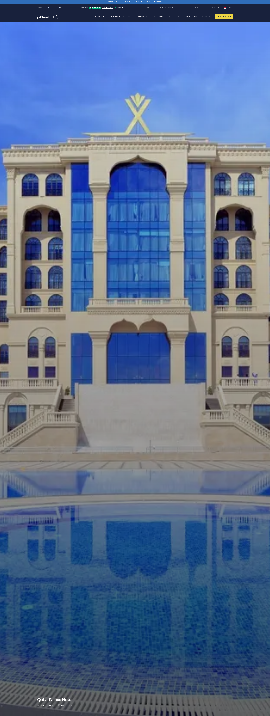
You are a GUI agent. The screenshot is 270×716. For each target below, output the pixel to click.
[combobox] (228, 7)
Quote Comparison (165, 7)
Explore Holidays (119, 17)
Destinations (99, 17)
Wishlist (184, 7)
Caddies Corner (190, 17)
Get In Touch (214, 7)
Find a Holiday (224, 17)
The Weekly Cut (141, 17)
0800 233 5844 (145, 7)
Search (198, 7)
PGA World (174, 17)
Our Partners (158, 17)
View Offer (157, 2)
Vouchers (206, 17)
